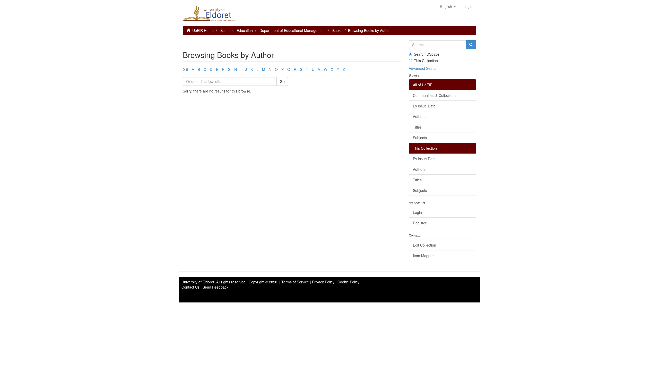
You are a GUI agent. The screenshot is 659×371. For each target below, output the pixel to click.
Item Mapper (423, 255)
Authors (419, 116)
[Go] (471, 44)
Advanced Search (423, 68)
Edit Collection (424, 245)
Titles (417, 127)
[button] (447, 6)
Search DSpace (426, 54)
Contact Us (190, 287)
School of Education (236, 30)
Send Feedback (215, 287)
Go (282, 81)
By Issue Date (424, 105)
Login (417, 212)
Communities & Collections (434, 95)
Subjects (420, 137)
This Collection (426, 60)
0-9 (185, 69)
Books (337, 30)
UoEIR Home (203, 30)
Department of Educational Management (292, 30)
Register (420, 222)
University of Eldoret (197, 281)
